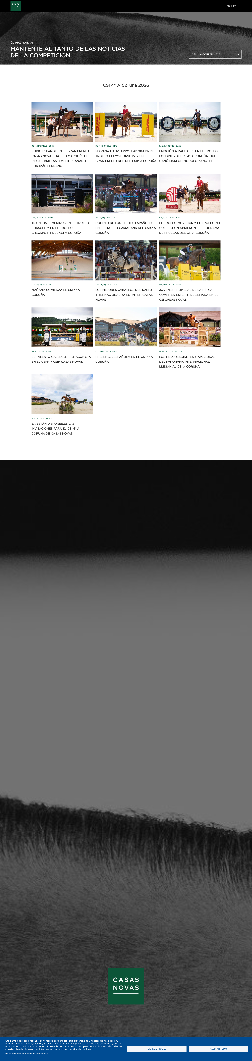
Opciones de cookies (37, 1053)
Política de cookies (14, 1053)
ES (234, 6)
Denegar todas (157, 1049)
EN (228, 6)
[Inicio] (15, 6)
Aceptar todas (219, 1049)
